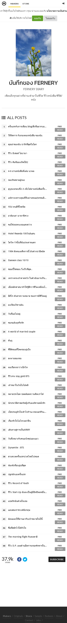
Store (25, 3)
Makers (14, 3)
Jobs (38, 620)
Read (60, 130)
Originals (18, 616)
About (59, 616)
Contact (29, 620)
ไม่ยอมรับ (50, 18)
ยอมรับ (37, 18)
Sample (38, 616)
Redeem (49, 616)
